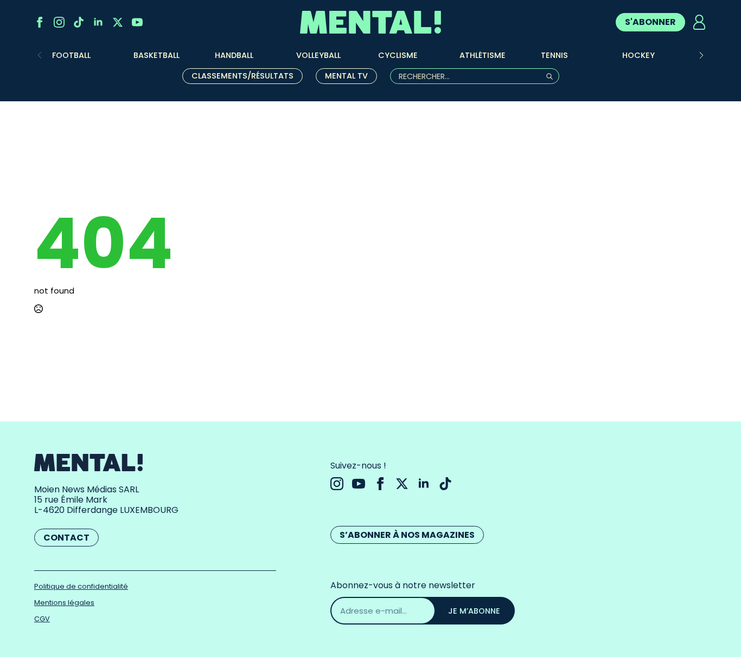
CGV (42, 618)
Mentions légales (64, 602)
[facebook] (39, 22)
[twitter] (117, 22)
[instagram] (59, 22)
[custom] (78, 22)
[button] (701, 55)
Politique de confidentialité (81, 586)
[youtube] (137, 22)
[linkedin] (98, 22)
